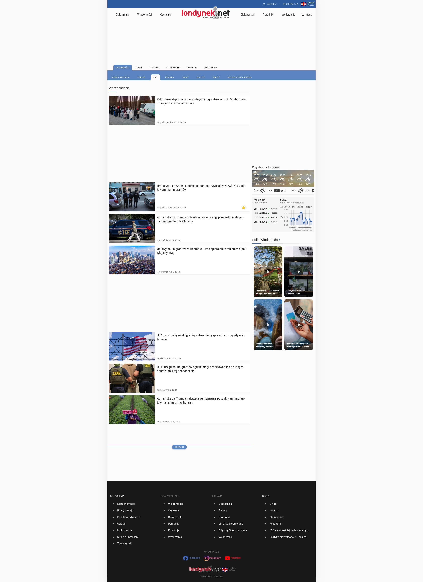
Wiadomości (144, 14)
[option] (134, 504)
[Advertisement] (211, 33)
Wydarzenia (288, 14)
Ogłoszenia (122, 14)
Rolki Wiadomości (265, 240)
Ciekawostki (248, 14)
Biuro (265, 496)
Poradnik (268, 14)
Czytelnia (165, 14)
